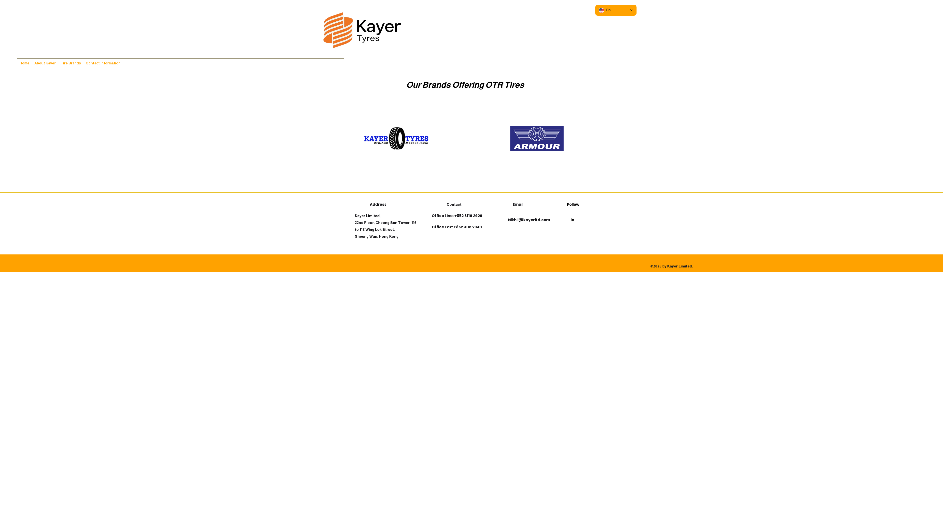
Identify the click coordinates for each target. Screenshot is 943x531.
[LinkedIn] (572, 219)
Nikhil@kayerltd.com (529, 219)
